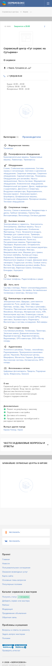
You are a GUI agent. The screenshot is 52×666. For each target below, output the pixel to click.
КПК (44, 312)
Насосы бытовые (25, 181)
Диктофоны (39, 357)
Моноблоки (8, 312)
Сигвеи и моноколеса (21, 210)
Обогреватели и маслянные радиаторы (30, 247)
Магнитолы (20, 357)
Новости (6, 563)
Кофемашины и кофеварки (26, 257)
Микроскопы (15, 374)
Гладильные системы (23, 263)
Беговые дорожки (38, 215)
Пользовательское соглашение (16, 568)
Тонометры (8, 148)
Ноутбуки (43, 309)
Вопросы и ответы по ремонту (16, 630)
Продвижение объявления (14, 613)
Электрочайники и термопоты (16, 224)
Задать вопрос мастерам (13, 634)
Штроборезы (9, 196)
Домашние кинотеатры (29, 333)
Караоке (29, 357)
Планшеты (8, 309)
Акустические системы (13, 360)
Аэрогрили (18, 270)
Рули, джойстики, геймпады (27, 304)
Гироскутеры (33, 213)
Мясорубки (8, 250)
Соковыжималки (19, 239)
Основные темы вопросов (14, 580)
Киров (25, 12)
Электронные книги (12, 301)
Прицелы (31, 371)
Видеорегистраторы (12, 336)
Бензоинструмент (11, 194)
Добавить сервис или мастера (16, 601)
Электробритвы (10, 227)
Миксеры (30, 250)
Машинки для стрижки (32, 252)
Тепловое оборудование (14, 201)
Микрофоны (9, 357)
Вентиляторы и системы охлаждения (20, 322)
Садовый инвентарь (25, 176)
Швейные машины (26, 227)
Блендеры (8, 270)
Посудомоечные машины (14, 242)
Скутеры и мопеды (12, 288)
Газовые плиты (39, 263)
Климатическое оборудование (30, 184)
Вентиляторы (9, 268)
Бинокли (25, 374)
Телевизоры (30, 331)
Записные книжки (11, 333)
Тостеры (7, 237)
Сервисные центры (10, 12)
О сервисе (10, 60)
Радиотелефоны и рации (32, 279)
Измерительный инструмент (16, 186)
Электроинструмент (28, 194)
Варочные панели (23, 268)
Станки (7, 168)
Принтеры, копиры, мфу (14, 307)
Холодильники (21, 229)
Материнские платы (32, 312)
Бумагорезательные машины (16, 157)
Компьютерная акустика (14, 314)
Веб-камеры (42, 322)
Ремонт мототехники (12, 290)
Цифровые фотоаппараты (15, 371)
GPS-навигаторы (24, 338)
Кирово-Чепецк (10, 430)
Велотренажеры (10, 215)
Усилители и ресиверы (13, 350)
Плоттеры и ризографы (35, 307)
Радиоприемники (11, 352)
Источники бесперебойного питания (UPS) (22, 317)
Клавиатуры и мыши (34, 314)
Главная (6, 559)
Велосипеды (24, 215)
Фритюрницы (9, 232)
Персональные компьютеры (26, 309)
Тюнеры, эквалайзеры (33, 350)
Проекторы (41, 331)
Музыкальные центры (30, 355)
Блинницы (37, 268)
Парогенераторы (33, 242)
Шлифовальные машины (26, 196)
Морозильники (20, 245)
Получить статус (9, 597)
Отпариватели (33, 245)
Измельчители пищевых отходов (18, 260)
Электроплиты (36, 224)
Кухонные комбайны (12, 255)
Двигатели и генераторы (28, 189)
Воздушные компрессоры (15, 191)
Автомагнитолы (31, 360)
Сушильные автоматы (21, 237)
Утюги (18, 232)
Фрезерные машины (37, 199)
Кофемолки (9, 257)
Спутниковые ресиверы (14, 331)
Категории (11, 137)
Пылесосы (31, 239)
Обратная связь (9, 617)
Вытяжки (7, 265)
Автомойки (27, 290)
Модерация (7, 609)
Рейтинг (5, 605)
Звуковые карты (20, 319)
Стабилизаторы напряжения (23, 168)
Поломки (6, 638)
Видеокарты (33, 319)
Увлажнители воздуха (31, 232)
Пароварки (8, 245)
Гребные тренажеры (18, 213)
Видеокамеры (9, 338)
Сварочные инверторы (26, 173)
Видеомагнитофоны (30, 336)
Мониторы (18, 312)
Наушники (15, 355)
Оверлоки (8, 247)
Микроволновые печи (13, 252)
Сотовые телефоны (12, 279)
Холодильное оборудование (16, 199)
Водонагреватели (34, 191)
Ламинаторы (17, 159)
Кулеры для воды (30, 255)
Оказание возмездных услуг (15, 572)
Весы (43, 265)
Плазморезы (40, 176)
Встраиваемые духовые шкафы (26, 265)
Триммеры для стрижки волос (17, 234)
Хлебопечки (34, 229)
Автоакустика (31, 293)
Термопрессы (29, 159)
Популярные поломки (12, 584)
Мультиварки (19, 250)
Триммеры (35, 234)
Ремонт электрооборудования (34, 288)
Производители (31, 137)
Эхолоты (7, 210)
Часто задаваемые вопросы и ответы (24, 445)
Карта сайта (7, 576)
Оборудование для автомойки (17, 179)
